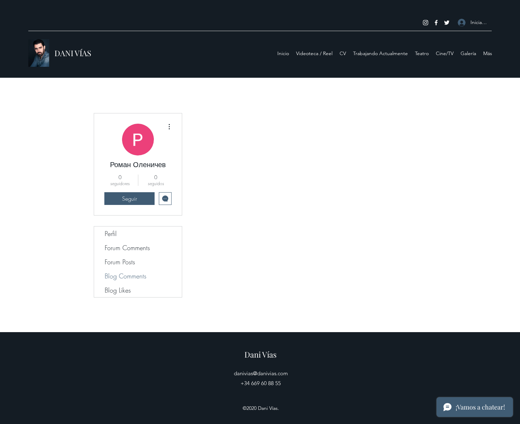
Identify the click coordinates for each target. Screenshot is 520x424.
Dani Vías (260, 354)
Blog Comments (125, 276)
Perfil (111, 233)
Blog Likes (118, 290)
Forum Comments (127, 247)
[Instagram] (425, 22)
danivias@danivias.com (261, 373)
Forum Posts (120, 262)
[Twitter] (446, 22)
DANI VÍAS (72, 53)
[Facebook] (436, 22)
